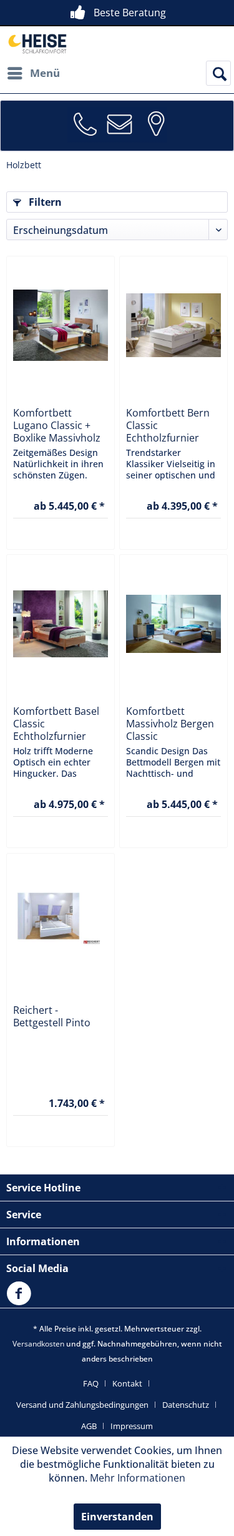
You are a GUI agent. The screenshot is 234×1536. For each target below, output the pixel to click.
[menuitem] (33, 73)
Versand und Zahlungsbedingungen (82, 1404)
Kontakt (127, 1383)
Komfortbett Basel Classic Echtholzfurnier (56, 723)
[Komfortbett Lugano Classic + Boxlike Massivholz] (60, 325)
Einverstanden (117, 1516)
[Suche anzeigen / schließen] (218, 73)
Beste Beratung (130, 12)
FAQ (91, 1383)
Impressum (131, 1426)
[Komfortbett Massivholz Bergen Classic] (173, 623)
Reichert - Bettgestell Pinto (51, 1016)
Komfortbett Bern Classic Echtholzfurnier (168, 425)
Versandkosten (38, 1343)
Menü (45, 73)
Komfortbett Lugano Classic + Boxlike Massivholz (56, 425)
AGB (89, 1426)
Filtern (44, 202)
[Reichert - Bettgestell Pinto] (60, 922)
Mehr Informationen (137, 1478)
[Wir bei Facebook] (21, 1301)
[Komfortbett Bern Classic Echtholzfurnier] (173, 325)
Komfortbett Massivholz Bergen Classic (170, 723)
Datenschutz (185, 1404)
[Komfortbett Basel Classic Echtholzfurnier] (60, 623)
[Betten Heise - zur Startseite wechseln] (36, 43)
